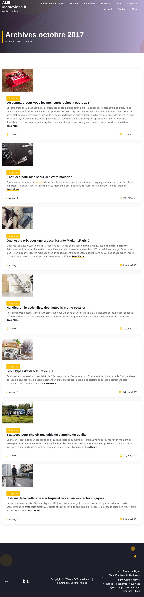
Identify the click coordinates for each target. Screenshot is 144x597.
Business (105, 3)
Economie (89, 3)
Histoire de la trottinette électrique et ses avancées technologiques (55, 498)
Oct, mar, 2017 (130, 134)
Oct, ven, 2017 (130, 197)
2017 (18, 41)
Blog (134, 9)
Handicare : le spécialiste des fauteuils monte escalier (46, 307)
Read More (12, 125)
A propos (132, 3)
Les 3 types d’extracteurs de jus (29, 371)
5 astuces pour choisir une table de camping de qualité (46, 434)
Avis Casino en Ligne (52, 3)
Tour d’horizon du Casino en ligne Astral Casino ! (124, 577)
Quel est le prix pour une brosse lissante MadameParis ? (48, 240)
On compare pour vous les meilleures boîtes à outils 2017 (48, 102)
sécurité (39, 182)
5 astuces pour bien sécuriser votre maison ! (39, 177)
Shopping (13, 98)
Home (8, 41)
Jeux (118, 3)
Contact (122, 9)
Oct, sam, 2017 (130, 391)
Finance (74, 3)
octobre (29, 41)
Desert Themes (78, 582)
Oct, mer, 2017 (130, 264)
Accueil (108, 9)
